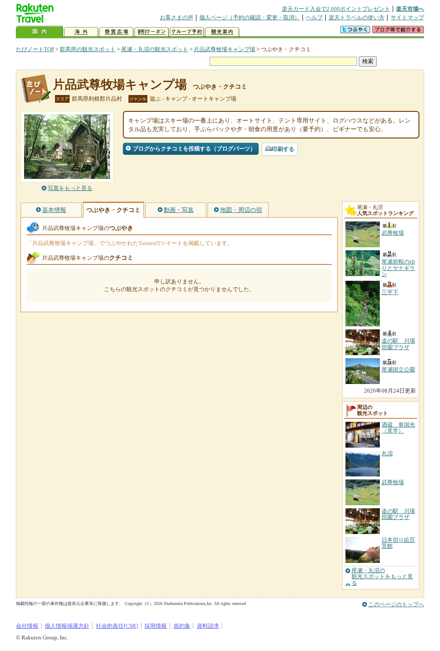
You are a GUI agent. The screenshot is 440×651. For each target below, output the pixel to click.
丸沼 (387, 453)
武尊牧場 (393, 482)
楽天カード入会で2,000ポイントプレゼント (336, 9)
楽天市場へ (410, 9)
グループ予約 (187, 32)
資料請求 (208, 626)
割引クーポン (151, 32)
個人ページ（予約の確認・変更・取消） (249, 17)
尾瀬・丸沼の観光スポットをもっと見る (382, 577)
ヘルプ (314, 17)
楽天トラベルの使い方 (357, 17)
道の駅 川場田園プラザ (398, 514)
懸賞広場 (116, 32)
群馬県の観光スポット (88, 49)
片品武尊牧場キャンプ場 (224, 49)
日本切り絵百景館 (398, 543)
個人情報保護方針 (67, 626)
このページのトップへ (396, 604)
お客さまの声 (176, 17)
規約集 (182, 626)
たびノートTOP (35, 49)
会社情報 (27, 626)
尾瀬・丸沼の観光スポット (154, 49)
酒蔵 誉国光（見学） (398, 427)
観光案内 (222, 32)
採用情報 (155, 626)
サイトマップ (407, 17)
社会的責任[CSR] (117, 626)
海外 (81, 32)
